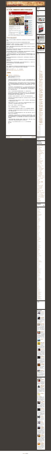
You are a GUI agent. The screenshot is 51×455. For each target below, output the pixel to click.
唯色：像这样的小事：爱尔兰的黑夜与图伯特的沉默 (42, 317)
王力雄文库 (39, 146)
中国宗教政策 (39, 294)
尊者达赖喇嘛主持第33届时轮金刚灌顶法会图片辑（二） (41, 97)
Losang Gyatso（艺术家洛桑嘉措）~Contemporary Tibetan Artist (41, 196)
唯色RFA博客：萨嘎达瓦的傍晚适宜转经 (42, 380)
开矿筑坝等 (39, 241)
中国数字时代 (39, 198)
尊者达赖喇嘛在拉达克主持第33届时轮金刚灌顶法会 (41, 120)
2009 (38, 134)
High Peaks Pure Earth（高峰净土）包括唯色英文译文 (41, 153)
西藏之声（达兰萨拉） (40, 170)
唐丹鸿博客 (39, 179)
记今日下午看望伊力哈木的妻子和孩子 (41, 101)
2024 (38, 56)
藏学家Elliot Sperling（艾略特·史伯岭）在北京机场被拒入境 (41, 115)
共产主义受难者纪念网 (40, 174)
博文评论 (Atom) (22, 139)
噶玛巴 (38, 228)
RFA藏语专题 (39, 298)
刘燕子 (38, 246)
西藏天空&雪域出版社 (40, 188)
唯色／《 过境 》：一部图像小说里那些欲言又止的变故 (42, 324)
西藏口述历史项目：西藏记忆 (40, 190)
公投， (38, 231)
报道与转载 (9, 70)
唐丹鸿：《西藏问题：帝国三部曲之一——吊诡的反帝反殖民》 (41, 104)
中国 (22, 70)
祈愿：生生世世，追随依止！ (41, 116)
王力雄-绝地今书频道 (40, 147)
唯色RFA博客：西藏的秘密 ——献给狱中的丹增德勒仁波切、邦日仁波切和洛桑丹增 (42, 386)
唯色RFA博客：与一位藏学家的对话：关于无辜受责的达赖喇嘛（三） (42, 427)
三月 (39, 128)
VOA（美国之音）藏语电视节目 (41, 168)
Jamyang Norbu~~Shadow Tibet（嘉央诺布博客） (41, 175)
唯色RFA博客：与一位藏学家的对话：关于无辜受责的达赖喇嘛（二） (42, 443)
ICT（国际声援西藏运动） (40, 172)
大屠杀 (38, 221)
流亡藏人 (38, 247)
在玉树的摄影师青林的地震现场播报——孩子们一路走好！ (42, 365)
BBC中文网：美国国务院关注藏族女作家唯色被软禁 (41, 108)
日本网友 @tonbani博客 (40, 186)
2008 (38, 135)
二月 (39, 129)
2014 (38, 65)
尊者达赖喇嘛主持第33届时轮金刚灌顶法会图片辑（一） (41, 100)
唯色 (21, 70)
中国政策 (38, 293)
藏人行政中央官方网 (40, 167)
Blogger (25, 453)
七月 (39, 70)
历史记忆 (38, 245)
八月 (39, 69)
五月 (39, 126)
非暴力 (38, 227)
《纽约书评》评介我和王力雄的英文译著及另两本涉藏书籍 (41, 77)
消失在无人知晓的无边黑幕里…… (42, 331)
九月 (39, 68)
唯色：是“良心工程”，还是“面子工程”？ (41, 71)
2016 (38, 63)
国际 (16, 70)
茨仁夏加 (38, 218)
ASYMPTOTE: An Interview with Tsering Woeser (42, 416)
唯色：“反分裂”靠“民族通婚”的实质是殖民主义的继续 (41, 75)
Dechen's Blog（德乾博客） (40, 178)
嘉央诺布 (38, 239)
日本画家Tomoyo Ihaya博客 (40, 185)
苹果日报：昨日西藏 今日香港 (41, 124)
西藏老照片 (39, 189)
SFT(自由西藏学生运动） (40, 173)
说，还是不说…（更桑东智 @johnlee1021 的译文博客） (40, 181)
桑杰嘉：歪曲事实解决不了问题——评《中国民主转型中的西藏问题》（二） (41, 90)
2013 (38, 131)
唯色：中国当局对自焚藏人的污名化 (41, 84)
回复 (9, 123)
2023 (38, 57)
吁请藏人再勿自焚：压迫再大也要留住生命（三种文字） (42, 357)
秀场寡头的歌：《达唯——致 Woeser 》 (41, 86)
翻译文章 (38, 226)
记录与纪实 (39, 238)
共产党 (38, 232)
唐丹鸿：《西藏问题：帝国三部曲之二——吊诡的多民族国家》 (41, 93)
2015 (38, 64)
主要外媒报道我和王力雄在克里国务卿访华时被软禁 (41, 110)
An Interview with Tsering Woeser (42, 311)
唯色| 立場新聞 (39, 154)
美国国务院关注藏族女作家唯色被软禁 (12, 37)
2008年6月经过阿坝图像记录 (42, 339)
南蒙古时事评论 (39, 201)
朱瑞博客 (38, 180)
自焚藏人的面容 (39, 191)
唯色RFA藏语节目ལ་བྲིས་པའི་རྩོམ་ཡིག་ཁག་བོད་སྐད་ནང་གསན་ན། (41, 150)
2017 (38, 62)
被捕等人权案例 (14, 70)
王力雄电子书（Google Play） (41, 145)
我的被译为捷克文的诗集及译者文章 (41, 118)
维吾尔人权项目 (39, 200)
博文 (38, 13)
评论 (38, 14)
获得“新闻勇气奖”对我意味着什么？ (42, 370)
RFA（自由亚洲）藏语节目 (40, 169)
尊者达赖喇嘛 (39, 296)
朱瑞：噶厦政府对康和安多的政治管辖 (41, 112)
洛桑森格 (38, 249)
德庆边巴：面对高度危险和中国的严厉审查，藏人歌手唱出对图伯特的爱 (41, 95)
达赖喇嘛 (38, 219)
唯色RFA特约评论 (39, 149)
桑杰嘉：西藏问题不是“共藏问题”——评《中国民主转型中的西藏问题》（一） (41, 122)
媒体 (18, 70)
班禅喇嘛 (38, 211)
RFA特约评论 (39, 299)
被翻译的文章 (39, 215)
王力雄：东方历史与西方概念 (41, 81)
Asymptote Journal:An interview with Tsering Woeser (42, 422)
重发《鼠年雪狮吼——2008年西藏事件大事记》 (42, 402)
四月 (39, 127)
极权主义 (38, 237)
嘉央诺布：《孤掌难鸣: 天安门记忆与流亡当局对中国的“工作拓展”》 (41, 80)
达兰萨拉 (38, 220)
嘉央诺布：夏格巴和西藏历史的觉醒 (42, 342)
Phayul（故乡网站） (40, 171)
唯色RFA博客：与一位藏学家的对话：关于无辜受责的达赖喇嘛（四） (42, 435)
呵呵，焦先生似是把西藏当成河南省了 (42, 349)
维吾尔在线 (39, 199)
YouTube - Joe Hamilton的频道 (41, 197)
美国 (19, 70)
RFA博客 (38, 297)
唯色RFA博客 (39, 148)
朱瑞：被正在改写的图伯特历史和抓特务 (41, 83)
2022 (38, 58)
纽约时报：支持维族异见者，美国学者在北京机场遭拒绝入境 (41, 106)
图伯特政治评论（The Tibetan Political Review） (41, 166)
